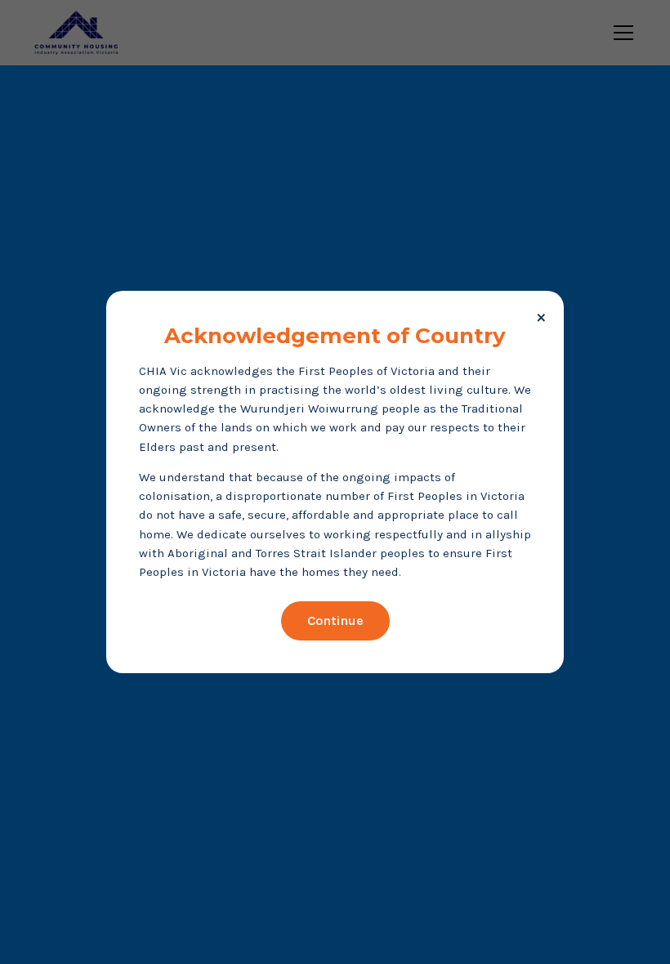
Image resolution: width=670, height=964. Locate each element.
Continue (335, 620)
